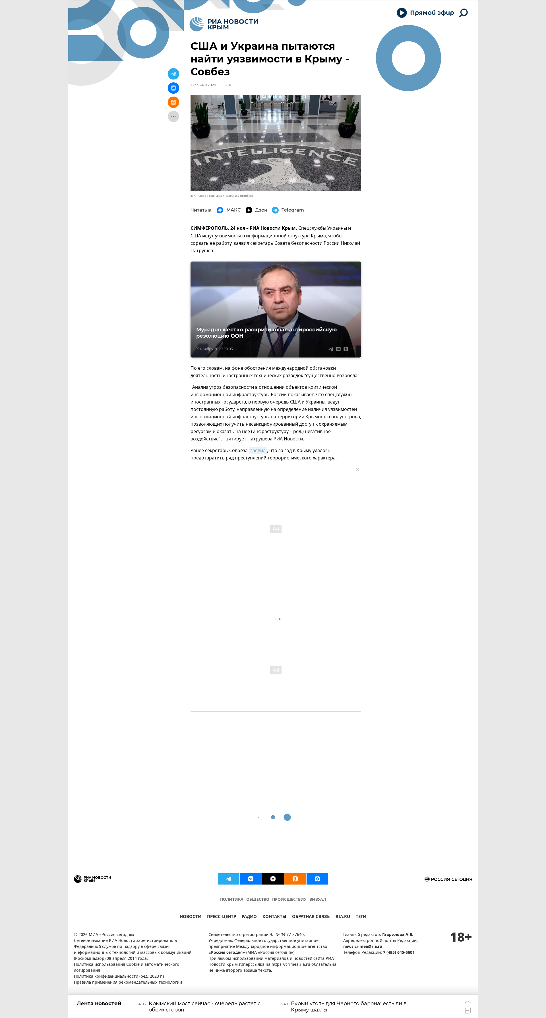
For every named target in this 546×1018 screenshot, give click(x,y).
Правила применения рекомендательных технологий (128, 982)
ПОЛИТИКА (231, 899)
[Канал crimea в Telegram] (228, 879)
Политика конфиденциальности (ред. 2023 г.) (119, 976)
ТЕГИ (361, 917)
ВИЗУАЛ (317, 899)
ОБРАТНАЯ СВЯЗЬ (311, 917)
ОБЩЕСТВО (257, 899)
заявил (258, 450)
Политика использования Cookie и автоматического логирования (126, 967)
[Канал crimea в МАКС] (317, 879)
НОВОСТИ (190, 917)
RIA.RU (343, 917)
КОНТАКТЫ (274, 917)
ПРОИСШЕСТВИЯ (289, 899)
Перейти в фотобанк (239, 196)
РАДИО (249, 917)
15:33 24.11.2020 (203, 85)
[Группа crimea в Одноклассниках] (295, 879)
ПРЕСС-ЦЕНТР (221, 917)
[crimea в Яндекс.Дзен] (273, 879)
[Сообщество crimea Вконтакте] (251, 879)
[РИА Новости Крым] (223, 24)
